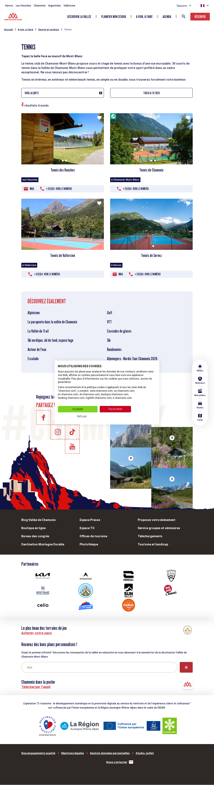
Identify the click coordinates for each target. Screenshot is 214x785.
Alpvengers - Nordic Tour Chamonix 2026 (132, 358)
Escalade (33, 358)
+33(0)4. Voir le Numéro (59, 189)
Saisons (182, 5)
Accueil (8, 29)
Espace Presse (90, 520)
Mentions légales (72, 753)
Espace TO (87, 528)
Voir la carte (32, 93)
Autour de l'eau (37, 349)
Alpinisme (34, 312)
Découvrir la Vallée (79, 16)
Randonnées (114, 349)
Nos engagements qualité (38, 753)
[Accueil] (13, 17)
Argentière (54, 5)
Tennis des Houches (63, 170)
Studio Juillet (145, 753)
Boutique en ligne (33, 528)
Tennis (68, 29)
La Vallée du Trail (38, 331)
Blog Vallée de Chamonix (38, 520)
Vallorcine (69, 5)
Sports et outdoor (48, 29)
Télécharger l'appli (35, 687)
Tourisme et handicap (153, 544)
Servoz (9, 5)
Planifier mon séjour (113, 16)
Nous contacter (116, 762)
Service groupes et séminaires (159, 528)
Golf (109, 312)
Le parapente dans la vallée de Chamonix (52, 321)
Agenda (167, 16)
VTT (109, 321)
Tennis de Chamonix (151, 170)
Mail (32, 189)
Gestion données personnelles (110, 753)
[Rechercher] (183, 16)
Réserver (200, 16)
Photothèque (89, 544)
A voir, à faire (144, 16)
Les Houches (23, 5)
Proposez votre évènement (156, 520)
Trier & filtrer (151, 93)
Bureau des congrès (35, 536)
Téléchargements (150, 536)
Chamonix (40, 5)
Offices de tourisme (93, 536)
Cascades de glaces (119, 331)
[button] (59, 160)
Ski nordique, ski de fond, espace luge (50, 340)
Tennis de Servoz (151, 255)
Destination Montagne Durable (42, 544)
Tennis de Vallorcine (62, 255)
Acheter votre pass (36, 633)
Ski (109, 340)
